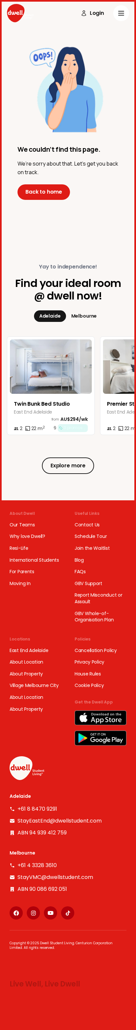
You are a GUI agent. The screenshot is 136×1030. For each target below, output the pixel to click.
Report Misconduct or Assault (98, 598)
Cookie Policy (89, 685)
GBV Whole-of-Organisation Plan (94, 616)
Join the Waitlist (92, 548)
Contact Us (87, 525)
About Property (26, 674)
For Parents (22, 572)
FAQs (80, 572)
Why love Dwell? (27, 536)
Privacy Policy (89, 662)
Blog (79, 560)
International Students (34, 560)
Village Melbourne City (34, 685)
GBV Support (88, 583)
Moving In (20, 583)
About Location (26, 662)
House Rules (88, 674)
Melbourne (84, 316)
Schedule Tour (91, 536)
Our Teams (22, 525)
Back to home (43, 192)
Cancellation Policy (96, 650)
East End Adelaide (29, 650)
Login (97, 13)
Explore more (68, 465)
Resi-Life (19, 548)
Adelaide (50, 316)
